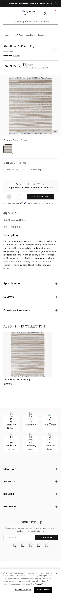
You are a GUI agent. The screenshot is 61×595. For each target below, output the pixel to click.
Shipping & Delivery (18, 220)
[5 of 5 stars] (7, 55)
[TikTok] (46, 545)
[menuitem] (5, 13)
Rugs (21, 35)
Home (6, 35)
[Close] (56, 573)
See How (46, 68)
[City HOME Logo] (30, 13)
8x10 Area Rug (34, 169)
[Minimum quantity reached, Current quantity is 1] (9, 196)
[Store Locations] (15, 13)
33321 (39, 184)
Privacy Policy (40, 584)
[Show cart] (56, 13)
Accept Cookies (43, 590)
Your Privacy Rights (23, 590)
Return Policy (14, 226)
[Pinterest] (38, 545)
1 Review (16, 56)
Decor (13, 35)
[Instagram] (14, 545)
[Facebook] (22, 545)
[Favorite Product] (54, 46)
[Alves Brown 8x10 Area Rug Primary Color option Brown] (8, 149)
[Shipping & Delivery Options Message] (51, 188)
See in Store (14, 213)
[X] (30, 545)
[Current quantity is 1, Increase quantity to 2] (19, 196)
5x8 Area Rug (13, 169)
